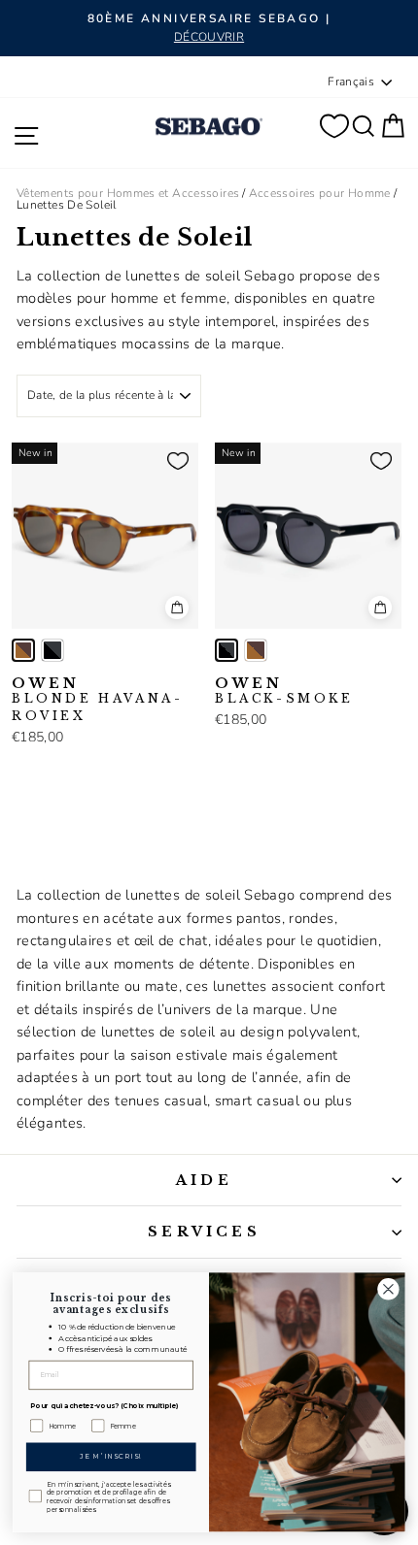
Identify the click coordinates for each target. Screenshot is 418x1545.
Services (204, 1231)
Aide (204, 1180)
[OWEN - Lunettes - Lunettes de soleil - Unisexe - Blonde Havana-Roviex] (23, 650)
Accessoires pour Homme (320, 193)
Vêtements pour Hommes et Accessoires (128, 193)
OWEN (97, 699)
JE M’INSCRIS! (111, 1457)
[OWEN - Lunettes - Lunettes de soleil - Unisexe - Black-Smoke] (52, 650)
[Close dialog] (389, 1289)
